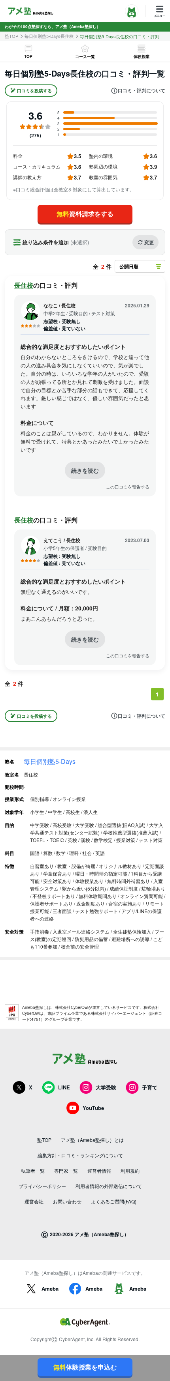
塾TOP (11, 36)
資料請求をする (85, 213)
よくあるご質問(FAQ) (113, 1201)
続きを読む (85, 470)
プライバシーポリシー (42, 1186)
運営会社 (34, 1201)
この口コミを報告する (127, 487)
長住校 (23, 285)
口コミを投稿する (34, 91)
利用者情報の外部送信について (109, 1186)
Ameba (50, 1288)
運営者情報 (99, 1170)
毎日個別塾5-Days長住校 (49, 36)
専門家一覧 (66, 1170)
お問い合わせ (67, 1201)
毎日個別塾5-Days (50, 761)
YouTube (93, 1108)
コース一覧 (85, 56)
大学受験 (106, 1087)
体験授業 (141, 56)
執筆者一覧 (33, 1170)
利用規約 (130, 1170)
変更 (149, 242)
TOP (28, 56)
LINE (64, 1087)
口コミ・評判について (141, 90)
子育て (149, 1087)
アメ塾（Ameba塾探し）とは (92, 1139)
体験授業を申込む (85, 1367)
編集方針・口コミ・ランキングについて (80, 1155)
